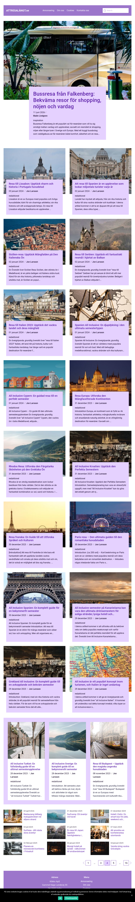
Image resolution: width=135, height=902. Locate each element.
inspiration (38, 120)
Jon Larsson (32, 191)
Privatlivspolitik (71, 898)
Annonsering (48, 10)
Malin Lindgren (40, 116)
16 (126, 863)
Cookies (70, 10)
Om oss (60, 10)
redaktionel (14, 196)
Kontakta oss (83, 10)
